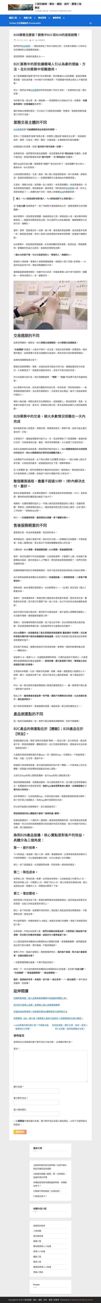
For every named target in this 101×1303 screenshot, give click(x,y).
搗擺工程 (28, 18)
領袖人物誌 (38, 1272)
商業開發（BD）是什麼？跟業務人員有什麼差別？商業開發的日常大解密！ (48, 1018)
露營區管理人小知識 (42, 1267)
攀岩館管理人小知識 (42, 1246)
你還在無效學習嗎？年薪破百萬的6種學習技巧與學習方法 (40, 1011)
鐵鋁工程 (13, 18)
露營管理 (57, 18)
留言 (16, 1049)
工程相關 (37, 1231)
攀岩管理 (42, 18)
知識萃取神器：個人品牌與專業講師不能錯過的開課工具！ (41, 998)
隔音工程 (37, 1262)
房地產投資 (38, 1236)
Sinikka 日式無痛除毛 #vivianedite (25, 23)
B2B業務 (26, 46)
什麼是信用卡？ (40, 1196)
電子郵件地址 (21, 1098)
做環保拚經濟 (39, 1225)
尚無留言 (41, 40)
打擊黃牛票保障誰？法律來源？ (47, 1191)
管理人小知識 (39, 1251)
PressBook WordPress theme (81, 1300)
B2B (20, 164)
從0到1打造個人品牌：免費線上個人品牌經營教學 (37, 1005)
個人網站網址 (20, 1109)
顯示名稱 (19, 1087)
